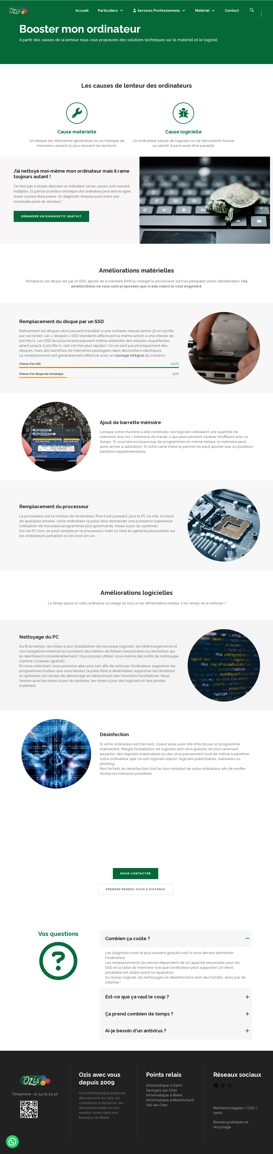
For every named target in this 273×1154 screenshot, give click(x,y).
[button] (12, 1141)
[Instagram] (222, 1087)
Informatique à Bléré (164, 1095)
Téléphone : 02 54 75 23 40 (35, 1094)
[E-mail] (229, 1087)
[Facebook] (215, 1087)
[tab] (176, 938)
